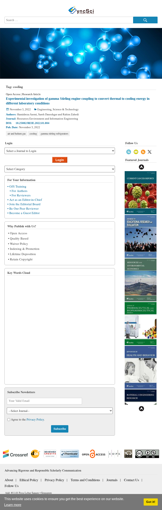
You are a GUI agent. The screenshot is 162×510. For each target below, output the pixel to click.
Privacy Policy (35, 419)
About (9, 480)
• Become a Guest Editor (23, 213)
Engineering (44, 109)
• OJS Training (16, 186)
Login (59, 160)
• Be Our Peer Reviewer (23, 208)
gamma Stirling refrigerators (54, 133)
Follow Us (12, 485)
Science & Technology (66, 109)
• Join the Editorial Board (23, 204)
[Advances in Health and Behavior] (141, 367)
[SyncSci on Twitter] (149, 151)
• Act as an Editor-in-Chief (24, 199)
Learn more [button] (12, 505)
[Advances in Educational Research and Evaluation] (141, 236)
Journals (112, 480)
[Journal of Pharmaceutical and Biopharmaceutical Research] (141, 323)
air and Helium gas (17, 133)
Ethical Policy (29, 480)
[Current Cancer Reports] (141, 192)
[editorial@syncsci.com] (136, 151)
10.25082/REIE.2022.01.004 (32, 123)
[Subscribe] (128, 151)
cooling (33, 133)
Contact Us (131, 480)
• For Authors (18, 191)
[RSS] (143, 151)
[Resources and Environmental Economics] (141, 279)
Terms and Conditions (85, 480)
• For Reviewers (20, 195)
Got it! (150, 501)
